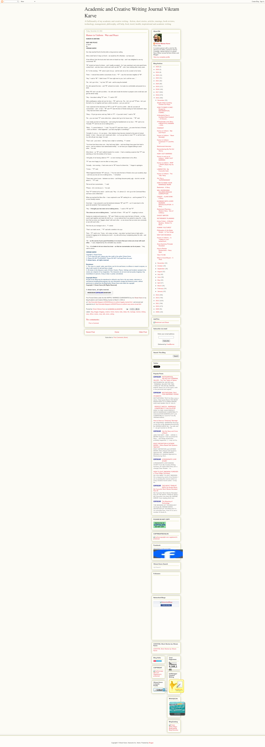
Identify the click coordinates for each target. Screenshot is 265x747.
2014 (157, 295)
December (161, 100)
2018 (157, 89)
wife (104, 314)
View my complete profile (161, 57)
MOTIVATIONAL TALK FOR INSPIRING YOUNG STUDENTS (166, 394)
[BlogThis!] (133, 309)
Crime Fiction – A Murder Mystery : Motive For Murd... (165, 223)
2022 (157, 78)
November (161, 263)
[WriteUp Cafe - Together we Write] (177, 715)
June (159, 277)
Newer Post (90, 332)
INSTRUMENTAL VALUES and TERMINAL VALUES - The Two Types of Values (165, 378)
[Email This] (131, 309)
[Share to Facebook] (137, 309)
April (159, 283)
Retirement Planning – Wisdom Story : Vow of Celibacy (165, 211)
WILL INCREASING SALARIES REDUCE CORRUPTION (164, 192)
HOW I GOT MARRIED (164, 154)
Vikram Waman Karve (162, 43)
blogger (96, 312)
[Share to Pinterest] (139, 309)
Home (117, 332)
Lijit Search (157, 567)
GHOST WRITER (162, 215)
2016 (157, 95)
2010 (157, 306)
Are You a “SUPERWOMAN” (163, 179)
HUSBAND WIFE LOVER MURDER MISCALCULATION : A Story (165, 203)
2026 (157, 67)
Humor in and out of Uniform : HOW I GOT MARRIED (165, 158)
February (160, 288)
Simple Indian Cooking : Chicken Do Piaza (165, 103)
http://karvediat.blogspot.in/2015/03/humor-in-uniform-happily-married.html (110, 302)
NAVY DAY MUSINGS (164, 235)
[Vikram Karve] (168, 557)
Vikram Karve (156, 548)
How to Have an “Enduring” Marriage (165, 420)
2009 (157, 309)
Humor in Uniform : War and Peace (164, 131)
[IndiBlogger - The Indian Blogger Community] (176, 692)
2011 (157, 303)
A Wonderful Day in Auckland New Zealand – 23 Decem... (165, 117)
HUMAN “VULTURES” (164, 227)
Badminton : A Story (163, 187)
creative (107, 312)
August (159, 271)
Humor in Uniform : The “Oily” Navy (164, 174)
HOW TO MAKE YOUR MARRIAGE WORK (164, 183)
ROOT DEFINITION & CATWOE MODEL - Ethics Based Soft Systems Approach (165, 445)
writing (112, 314)
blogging (101, 312)
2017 (157, 92)
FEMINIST (160, 128)
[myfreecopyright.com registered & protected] (166, 539)
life (128, 312)
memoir (138, 312)
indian (125, 312)
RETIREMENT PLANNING (165, 218)
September (161, 268)
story (100, 314)
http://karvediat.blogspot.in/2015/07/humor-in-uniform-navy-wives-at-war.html (118, 304)
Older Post (143, 332)
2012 (157, 300)
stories (96, 314)
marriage (132, 312)
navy (87, 314)
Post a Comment (94, 323)
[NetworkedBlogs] (166, 602)
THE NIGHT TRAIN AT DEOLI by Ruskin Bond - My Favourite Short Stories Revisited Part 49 (165, 488)
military (143, 312)
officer (91, 314)
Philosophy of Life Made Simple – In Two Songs (165, 231)
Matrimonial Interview (164, 146)
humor (117, 312)
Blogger (151, 743)
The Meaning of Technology (167, 502)
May (159, 280)
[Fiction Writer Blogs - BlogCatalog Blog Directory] (174, 730)
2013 (157, 298)
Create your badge (166, 548)
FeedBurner (170, 344)
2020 (157, 84)
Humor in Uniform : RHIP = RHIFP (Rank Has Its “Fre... (165, 164)
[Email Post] (126, 309)
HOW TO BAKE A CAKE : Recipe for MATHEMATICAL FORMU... (165, 109)
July (158, 274)
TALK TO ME (161, 255)
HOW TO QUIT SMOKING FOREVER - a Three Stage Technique (166, 472)
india (121, 312)
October (160, 266)
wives (107, 314)
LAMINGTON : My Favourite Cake (163, 170)
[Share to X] (135, 309)
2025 (157, 69)
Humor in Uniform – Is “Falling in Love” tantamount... (164, 239)
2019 (157, 86)
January (160, 291)
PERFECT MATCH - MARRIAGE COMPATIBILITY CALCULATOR (165, 407)
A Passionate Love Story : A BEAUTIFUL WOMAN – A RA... (165, 123)
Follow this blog (166, 605)
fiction (112, 312)
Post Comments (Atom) (121, 337)
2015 (157, 98)
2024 (157, 72)
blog (92, 312)
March (159, 286)
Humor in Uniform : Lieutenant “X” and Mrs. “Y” (165, 141)
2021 (157, 81)
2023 (157, 75)
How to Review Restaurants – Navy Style (164, 250)
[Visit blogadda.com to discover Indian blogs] (157, 661)
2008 (157, 312)
